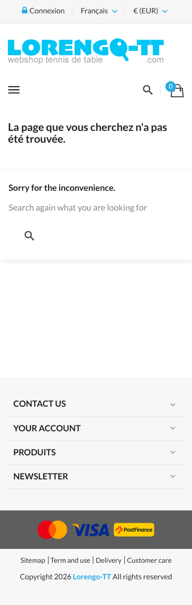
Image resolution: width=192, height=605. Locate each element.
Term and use (71, 560)
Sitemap (32, 560)
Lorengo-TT (92, 576)
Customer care (149, 560)
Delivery (108, 560)
